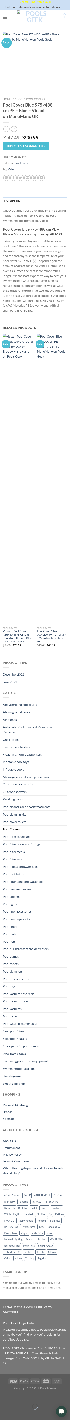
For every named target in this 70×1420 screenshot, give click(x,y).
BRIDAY (22, 1208)
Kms (49, 1233)
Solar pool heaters (15, 1038)
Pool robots (11, 964)
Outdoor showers (15, 792)
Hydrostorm (28, 1226)
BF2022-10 (51, 1201)
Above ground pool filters (20, 704)
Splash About (45, 1245)
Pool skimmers (13, 971)
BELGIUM (9, 1201)
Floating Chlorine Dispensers (22, 754)
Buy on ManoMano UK (26, 146)
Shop (18, 99)
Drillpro (59, 1214)
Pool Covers (35, 99)
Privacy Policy (12, 1154)
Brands (7, 1112)
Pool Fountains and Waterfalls (23, 881)
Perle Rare (29, 1245)
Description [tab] (11, 201)
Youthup (29, 1258)
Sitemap (8, 1118)
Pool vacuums (12, 1008)
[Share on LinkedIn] (41, 178)
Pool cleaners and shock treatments (26, 807)
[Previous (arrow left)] (4, 1413)
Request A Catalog (15, 1105)
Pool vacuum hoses (16, 1001)
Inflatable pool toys (16, 762)
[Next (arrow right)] (15, 1413)
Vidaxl (11, 169)
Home (7, 99)
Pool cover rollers (14, 821)
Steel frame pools (14, 1053)
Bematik (23, 1201)
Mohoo (42, 1239)
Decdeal (28, 1214)
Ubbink (52, 1252)
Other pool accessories (18, 784)
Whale (18, 1258)
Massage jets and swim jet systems (26, 777)
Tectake (28, 1252)
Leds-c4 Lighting (13, 1239)
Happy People (25, 1220)
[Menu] (5, 17)
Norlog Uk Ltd (12, 1245)
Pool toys (9, 986)
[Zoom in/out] (15, 1397)
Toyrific (41, 1252)
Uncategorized (13, 1076)
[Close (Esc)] (4, 1397)
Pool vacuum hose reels (18, 994)
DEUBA (40, 1214)
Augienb (58, 1195)
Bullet (34, 1208)
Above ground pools (16, 712)
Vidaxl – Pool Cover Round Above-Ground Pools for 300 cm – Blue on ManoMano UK (17, 636)
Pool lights (10, 904)
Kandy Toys (10, 1233)
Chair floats (11, 739)
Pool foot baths (13, 874)
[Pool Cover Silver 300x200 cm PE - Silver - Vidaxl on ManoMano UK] (52, 479)
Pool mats (9, 934)
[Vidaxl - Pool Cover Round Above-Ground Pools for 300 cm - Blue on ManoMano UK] (18, 479)
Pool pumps (11, 956)
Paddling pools (13, 799)
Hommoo (55, 1220)
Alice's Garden (12, 1195)
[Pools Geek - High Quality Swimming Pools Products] (34, 17)
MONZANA (56, 1239)
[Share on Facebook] (13, 178)
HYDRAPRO (11, 1226)
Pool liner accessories (17, 911)
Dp (50, 1214)
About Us (9, 1140)
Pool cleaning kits (14, 814)
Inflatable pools (13, 769)
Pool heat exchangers (17, 889)
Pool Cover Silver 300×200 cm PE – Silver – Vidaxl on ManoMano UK (51, 636)
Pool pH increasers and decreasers (26, 949)
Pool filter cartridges (16, 836)
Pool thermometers (16, 979)
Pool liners (10, 926)
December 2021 (13, 674)
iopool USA (54, 1226)
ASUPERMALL (42, 1195)
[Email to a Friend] (27, 178)
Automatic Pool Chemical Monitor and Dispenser (28, 729)
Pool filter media (14, 852)
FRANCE (9, 1220)
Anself (27, 1195)
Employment (11, 1147)
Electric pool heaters (16, 747)
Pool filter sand (13, 859)
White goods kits (14, 1083)
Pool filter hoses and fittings (21, 844)
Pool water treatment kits (20, 1023)
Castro (44, 1208)
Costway (57, 1208)
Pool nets (9, 941)
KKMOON (37, 1233)
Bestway (36, 1201)
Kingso (24, 1233)
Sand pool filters (13, 1031)
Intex (41, 1226)
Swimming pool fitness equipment (25, 1061)
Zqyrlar (42, 1258)
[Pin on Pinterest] (34, 178)
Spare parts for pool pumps (21, 1046)
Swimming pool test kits (19, 1068)
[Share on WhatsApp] (6, 178)
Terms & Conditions (16, 1161)
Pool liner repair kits (16, 919)
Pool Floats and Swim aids (20, 866)
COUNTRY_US (12, 1214)
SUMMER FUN (12, 1252)
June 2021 (10, 682)
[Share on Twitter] (20, 178)
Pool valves (10, 1016)
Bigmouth (9, 1208)
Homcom (42, 1220)
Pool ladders (11, 896)
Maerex (30, 1239)
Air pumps (10, 719)
